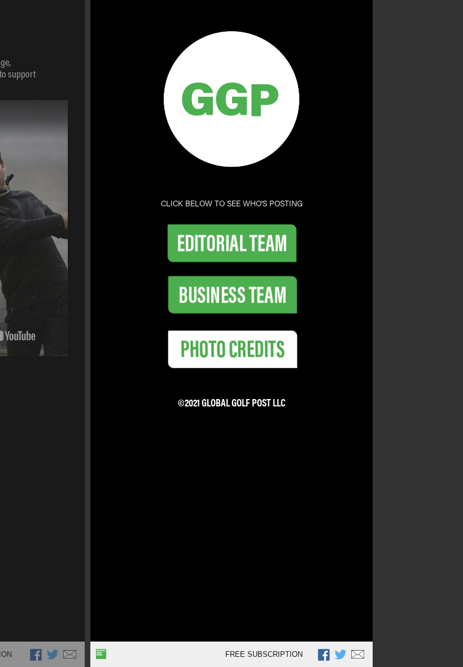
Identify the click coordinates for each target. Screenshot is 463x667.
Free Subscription (264, 654)
